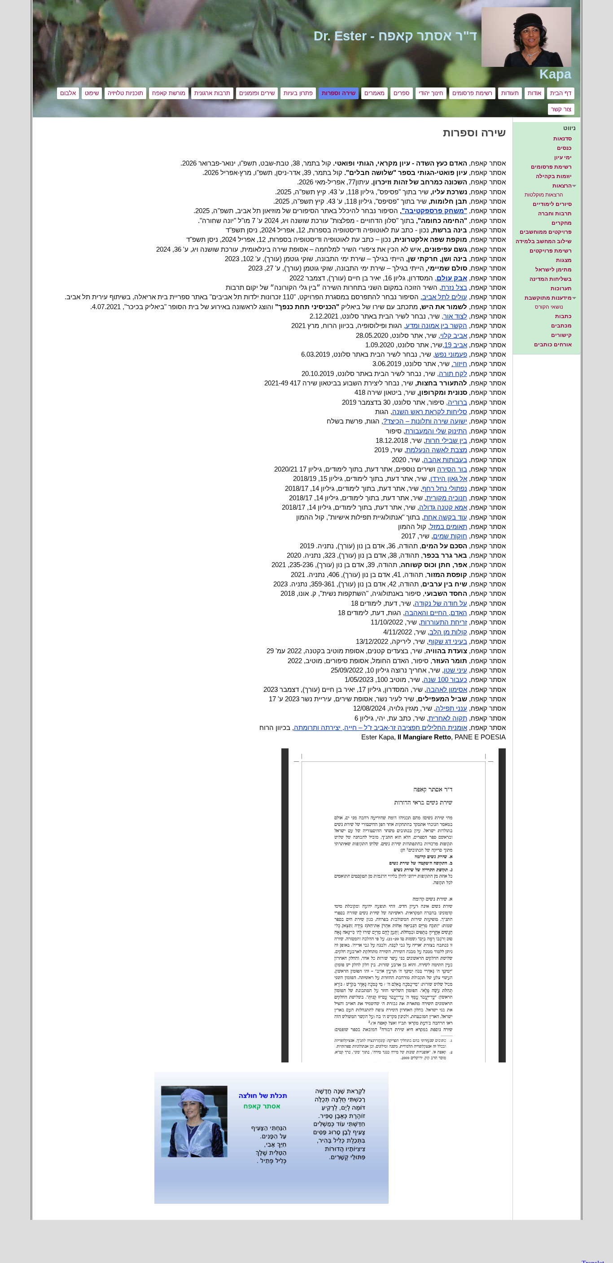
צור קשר (561, 109)
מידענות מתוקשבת (548, 298)
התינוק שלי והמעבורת (436, 431)
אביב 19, (454, 345)
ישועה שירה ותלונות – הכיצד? (425, 421)
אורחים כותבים (553, 344)
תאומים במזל (448, 526)
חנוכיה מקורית (446, 498)
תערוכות (561, 288)
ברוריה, (456, 402)
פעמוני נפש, (450, 354)
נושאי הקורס (549, 307)
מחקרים (562, 223)
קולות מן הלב (448, 632)
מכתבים (561, 326)
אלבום (68, 93)
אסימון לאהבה (446, 689)
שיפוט (92, 93)
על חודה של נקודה (441, 603)
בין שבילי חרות (446, 440)
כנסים (564, 148)
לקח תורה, (452, 373)
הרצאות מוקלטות (544, 195)
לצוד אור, (454, 316)
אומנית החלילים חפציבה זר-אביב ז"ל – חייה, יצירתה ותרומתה (380, 727)
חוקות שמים (450, 536)
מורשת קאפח (168, 93)
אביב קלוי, (452, 335)
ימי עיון (563, 157)
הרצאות (562, 186)
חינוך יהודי (431, 93)
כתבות (563, 316)
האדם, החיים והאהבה (436, 612)
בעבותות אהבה (445, 459)
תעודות (510, 93)
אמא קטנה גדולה (443, 507)
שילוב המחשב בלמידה (544, 241)
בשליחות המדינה (551, 279)
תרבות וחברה (555, 213)
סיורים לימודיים (552, 204)
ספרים (402, 93)
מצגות (564, 260)
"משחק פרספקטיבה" (434, 210)
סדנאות (562, 138)
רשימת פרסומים (472, 93)
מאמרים (374, 93)
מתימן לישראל (553, 270)
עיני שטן (455, 670)
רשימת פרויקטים (551, 251)
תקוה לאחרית (448, 718)
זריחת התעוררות (443, 622)
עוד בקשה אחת (445, 517)
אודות (534, 93)
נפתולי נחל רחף (444, 488)
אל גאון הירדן (448, 478)
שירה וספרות (338, 93)
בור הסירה (452, 469)
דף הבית (560, 93)
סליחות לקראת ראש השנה (429, 411)
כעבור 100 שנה (445, 679)
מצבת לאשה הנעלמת (436, 450)
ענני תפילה (451, 708)
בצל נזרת (454, 287)
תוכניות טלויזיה (125, 93)
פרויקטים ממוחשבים (546, 232)
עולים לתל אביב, (443, 297)
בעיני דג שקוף (448, 641)
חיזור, (459, 363)
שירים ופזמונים (257, 93)
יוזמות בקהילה (554, 176)
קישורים (561, 335)
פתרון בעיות (298, 93)
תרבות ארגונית (212, 93)
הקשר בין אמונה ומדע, (435, 325)
